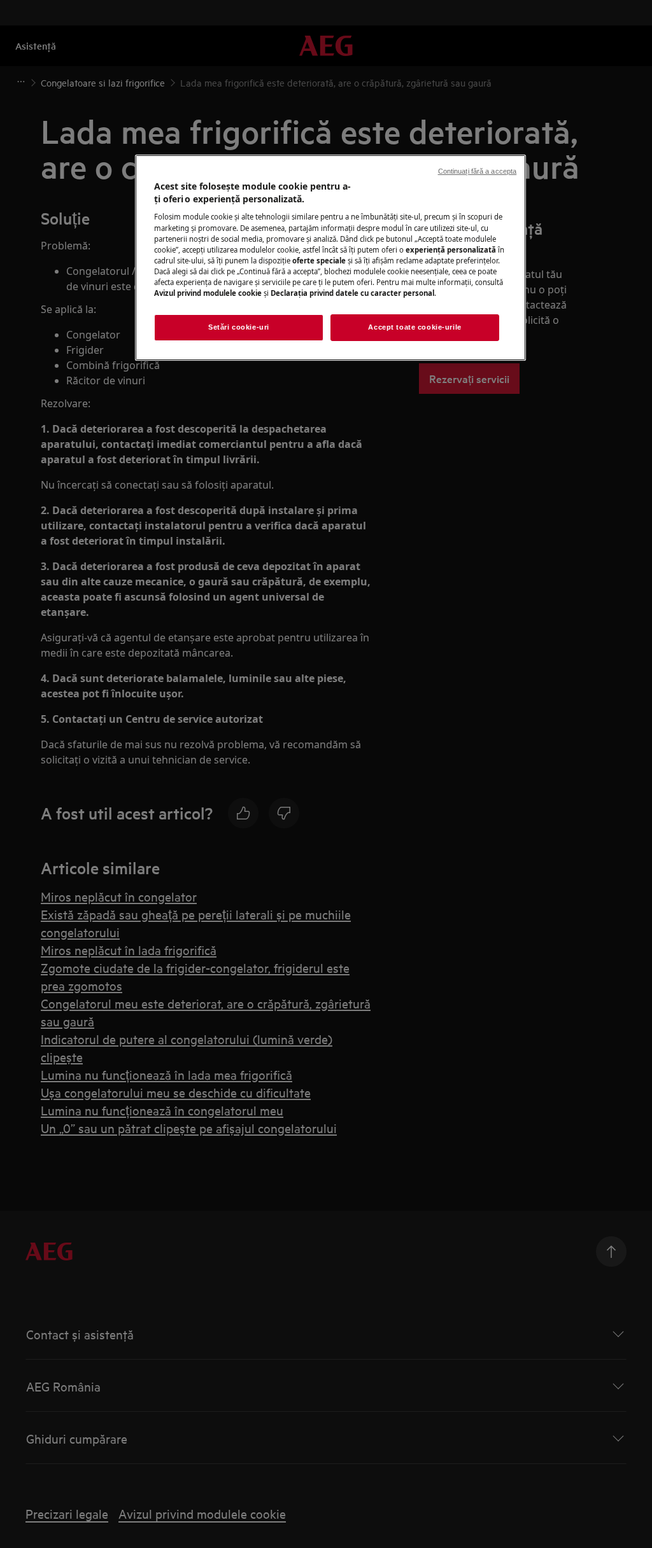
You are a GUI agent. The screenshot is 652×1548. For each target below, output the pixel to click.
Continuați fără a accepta (477, 171)
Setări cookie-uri (238, 327)
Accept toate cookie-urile (414, 327)
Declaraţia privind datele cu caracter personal (352, 293)
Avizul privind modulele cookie (208, 293)
